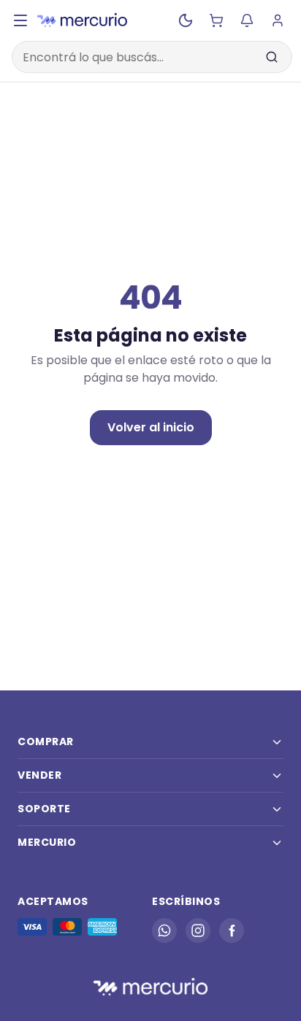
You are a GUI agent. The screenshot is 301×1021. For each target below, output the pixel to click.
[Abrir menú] (20, 20)
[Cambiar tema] (185, 20)
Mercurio (47, 842)
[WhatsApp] (164, 930)
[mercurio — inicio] (82, 20)
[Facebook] (231, 930)
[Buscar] (272, 57)
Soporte (44, 808)
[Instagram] (198, 930)
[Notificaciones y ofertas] (247, 20)
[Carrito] (216, 20)
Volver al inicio (150, 427)
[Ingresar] (277, 20)
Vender (39, 775)
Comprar (46, 741)
